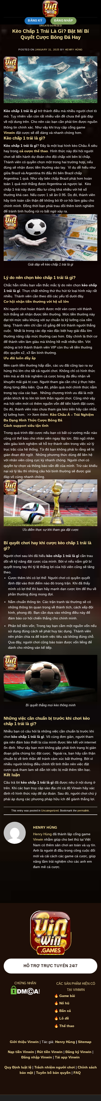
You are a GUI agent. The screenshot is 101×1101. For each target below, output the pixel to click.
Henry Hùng (74, 49)
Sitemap (84, 1042)
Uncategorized (50, 25)
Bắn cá (65, 1011)
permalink (83, 810)
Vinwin (38, 839)
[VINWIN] (50, 8)
